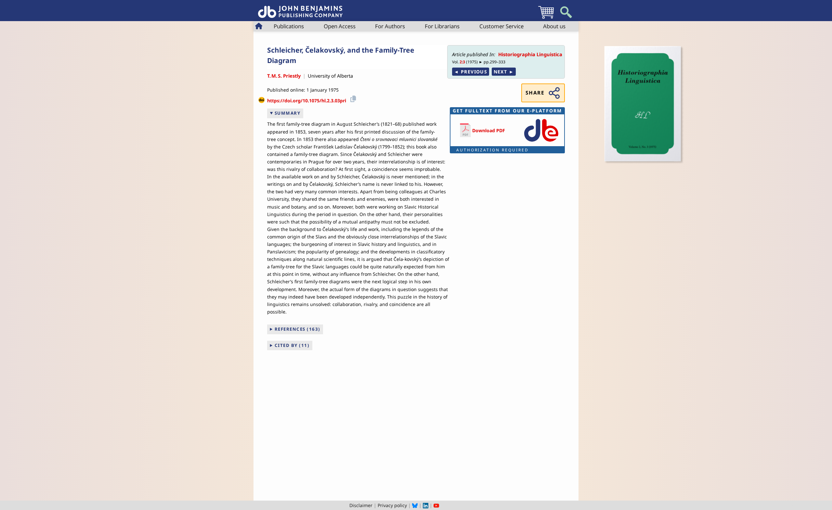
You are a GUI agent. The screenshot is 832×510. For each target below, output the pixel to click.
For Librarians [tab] (442, 26)
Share (535, 92)
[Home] (300, 8)
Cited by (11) (292, 345)
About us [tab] (554, 26)
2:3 (462, 62)
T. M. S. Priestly (284, 75)
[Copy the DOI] (352, 98)
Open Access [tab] (340, 26)
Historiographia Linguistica (530, 54)
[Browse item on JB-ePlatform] (541, 142)
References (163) (297, 329)
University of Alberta (330, 75)
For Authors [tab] (390, 26)
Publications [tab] (289, 26)
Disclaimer (360, 505)
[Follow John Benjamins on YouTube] (436, 505)
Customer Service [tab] (501, 26)
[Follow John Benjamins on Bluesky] (415, 505)
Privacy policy (392, 505)
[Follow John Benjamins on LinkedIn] (425, 505)
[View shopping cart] (546, 18)
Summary (288, 113)
